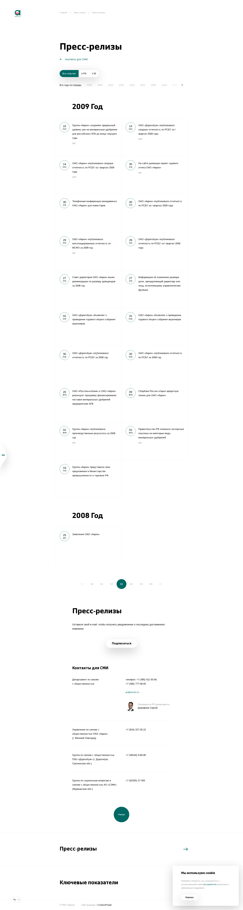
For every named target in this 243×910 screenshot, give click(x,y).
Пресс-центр (80, 12)
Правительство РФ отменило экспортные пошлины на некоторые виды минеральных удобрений (155, 441)
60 (92, 584)
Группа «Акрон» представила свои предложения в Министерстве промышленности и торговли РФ (88, 479)
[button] (179, 84)
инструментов (210, 884)
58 (72, 584)
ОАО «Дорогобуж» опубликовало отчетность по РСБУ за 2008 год (88, 365)
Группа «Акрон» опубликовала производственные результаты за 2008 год (88, 441)
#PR (140, 139)
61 (101, 584)
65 (141, 584)
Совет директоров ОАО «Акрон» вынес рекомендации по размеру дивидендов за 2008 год (88, 289)
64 (131, 584)
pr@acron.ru (132, 692)
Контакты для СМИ (76, 59)
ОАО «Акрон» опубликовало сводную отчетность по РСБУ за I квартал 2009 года (88, 175)
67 (160, 584)
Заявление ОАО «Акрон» (88, 546)
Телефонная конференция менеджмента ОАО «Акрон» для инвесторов (88, 213)
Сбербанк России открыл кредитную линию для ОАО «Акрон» (155, 403)
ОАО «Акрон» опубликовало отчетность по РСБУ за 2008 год (155, 365)
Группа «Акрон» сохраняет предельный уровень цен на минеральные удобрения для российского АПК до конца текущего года (88, 137)
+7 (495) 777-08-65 (136, 683)
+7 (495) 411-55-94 (147, 679)
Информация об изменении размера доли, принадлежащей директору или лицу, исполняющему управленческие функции (155, 289)
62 (111, 584)
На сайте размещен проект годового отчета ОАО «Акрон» (155, 175)
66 (151, 584)
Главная (63, 12)
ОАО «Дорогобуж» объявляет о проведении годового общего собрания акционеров (88, 327)
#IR (74, 143)
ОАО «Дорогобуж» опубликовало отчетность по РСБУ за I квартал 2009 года (155, 251)
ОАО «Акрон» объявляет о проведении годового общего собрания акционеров (155, 327)
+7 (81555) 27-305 (135, 780)
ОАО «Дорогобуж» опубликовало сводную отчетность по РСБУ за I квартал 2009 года (155, 137)
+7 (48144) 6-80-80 (136, 755)
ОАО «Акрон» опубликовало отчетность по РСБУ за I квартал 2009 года (155, 213)
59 (82, 584)
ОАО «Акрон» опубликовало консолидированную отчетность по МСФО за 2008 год (88, 251)
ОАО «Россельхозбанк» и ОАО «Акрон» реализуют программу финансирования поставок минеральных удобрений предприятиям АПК (88, 403)
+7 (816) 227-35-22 (136, 729)
